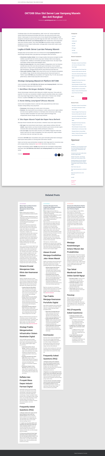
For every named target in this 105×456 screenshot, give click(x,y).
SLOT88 (73, 50)
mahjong (73, 144)
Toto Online (73, 184)
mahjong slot (74, 41)
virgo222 (73, 181)
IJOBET (73, 38)
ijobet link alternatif (33, 323)
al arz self (74, 36)
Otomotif (73, 45)
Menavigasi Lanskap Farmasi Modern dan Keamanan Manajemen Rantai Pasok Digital (79, 64)
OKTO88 (73, 43)
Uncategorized (74, 52)
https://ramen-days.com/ (76, 166)
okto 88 (72, 177)
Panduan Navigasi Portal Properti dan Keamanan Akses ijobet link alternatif (52, 207)
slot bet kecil (73, 180)
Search (72, 96)
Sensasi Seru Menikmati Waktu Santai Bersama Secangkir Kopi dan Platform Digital (79, 75)
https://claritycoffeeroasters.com (76, 229)
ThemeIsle (85, 453)
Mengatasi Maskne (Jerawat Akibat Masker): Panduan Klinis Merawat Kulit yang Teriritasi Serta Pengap (79, 90)
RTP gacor (74, 48)
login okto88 (39, 144)
